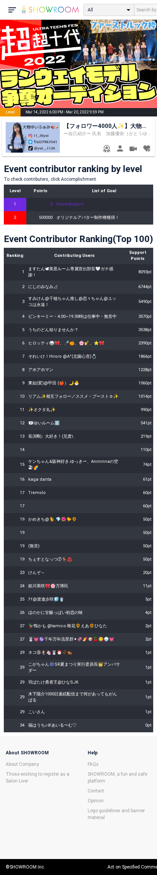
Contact (96, 791)
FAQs (93, 764)
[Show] (133, 149)
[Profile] (120, 149)
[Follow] (146, 149)
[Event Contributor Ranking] (106, 149)
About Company (22, 764)
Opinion (96, 800)
